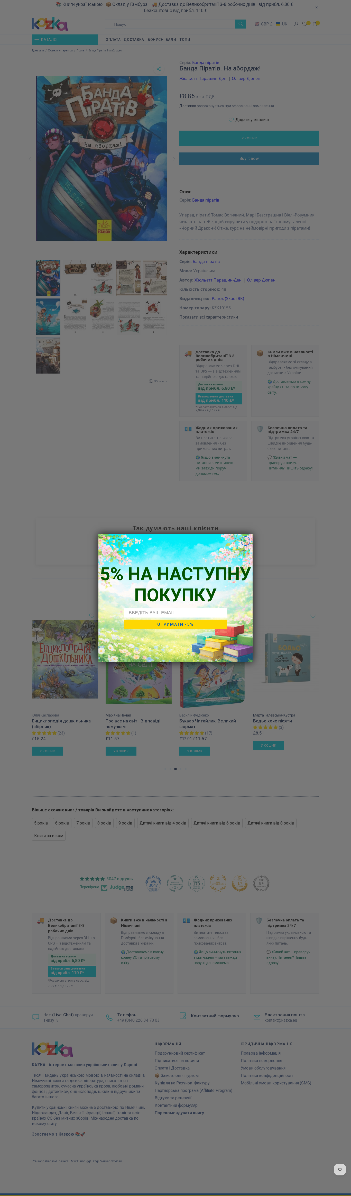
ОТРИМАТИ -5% (175, 624)
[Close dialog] (245, 541)
